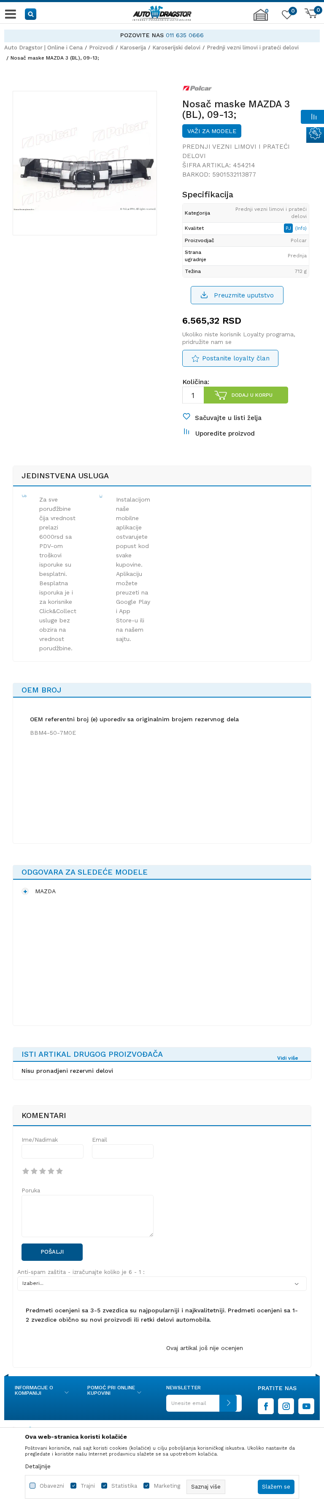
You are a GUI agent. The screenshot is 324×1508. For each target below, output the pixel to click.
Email (99, 1140)
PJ (289, 228)
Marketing (167, 1486)
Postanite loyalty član (236, 358)
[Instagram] (286, 1406)
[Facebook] (265, 1406)
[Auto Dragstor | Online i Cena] (162, 13)
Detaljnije (38, 1466)
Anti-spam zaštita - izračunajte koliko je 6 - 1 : (81, 1272)
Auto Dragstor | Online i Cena (43, 47)
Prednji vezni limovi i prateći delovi (253, 47)
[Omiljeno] (286, 16)
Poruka (31, 1190)
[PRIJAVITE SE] (201, 1406)
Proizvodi (101, 47)
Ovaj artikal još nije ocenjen (204, 1347)
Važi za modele (211, 131)
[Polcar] (197, 90)
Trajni (88, 1486)
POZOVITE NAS (142, 35)
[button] (31, 13)
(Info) (301, 228)
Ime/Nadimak (40, 1140)
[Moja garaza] (261, 19)
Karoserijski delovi (176, 47)
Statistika (124, 1486)
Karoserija (133, 47)
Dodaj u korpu (252, 395)
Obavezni (52, 1486)
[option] (162, 35)
